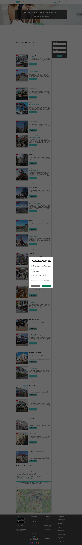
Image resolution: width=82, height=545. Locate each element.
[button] (41, 271)
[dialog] (41, 272)
